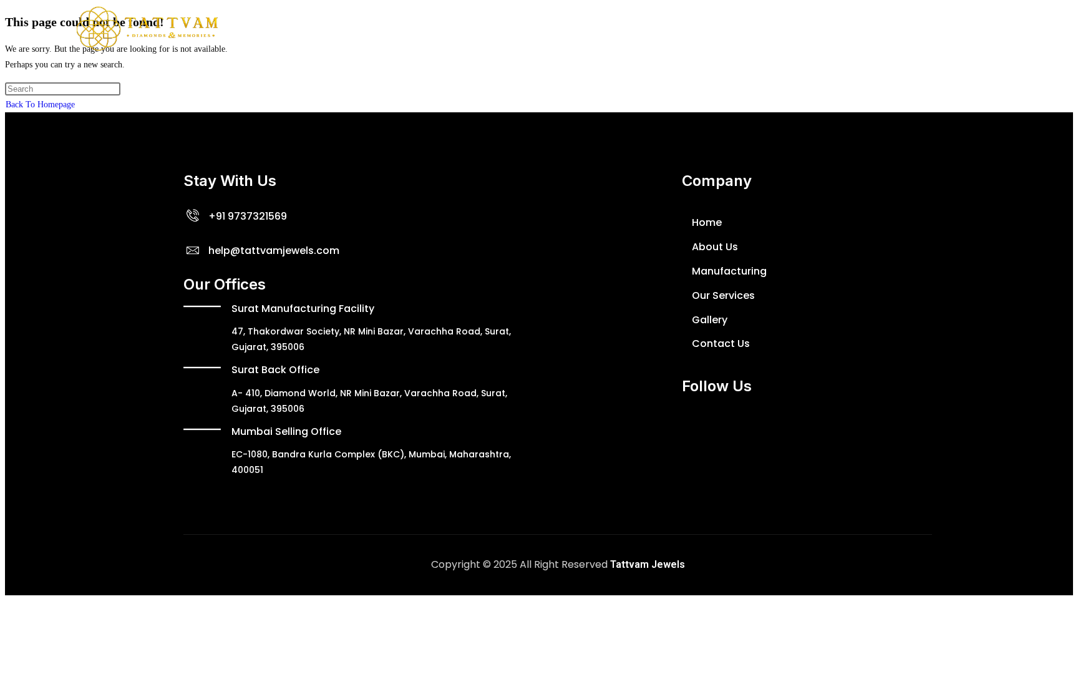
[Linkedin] (803, 429)
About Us (448, 28)
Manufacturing (527, 28)
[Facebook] (656, 429)
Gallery (690, 28)
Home (391, 28)
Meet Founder (618, 28)
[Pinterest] (840, 429)
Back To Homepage (40, 104)
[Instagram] (766, 429)
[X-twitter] (693, 429)
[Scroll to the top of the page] (8, 603)
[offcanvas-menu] (987, 28)
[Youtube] (729, 429)
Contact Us (755, 28)
